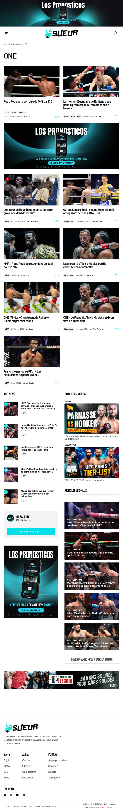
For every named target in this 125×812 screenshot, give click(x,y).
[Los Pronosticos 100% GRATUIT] (61, 13)
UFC (6, 771)
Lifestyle (26, 766)
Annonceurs (35, 806)
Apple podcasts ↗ (58, 760)
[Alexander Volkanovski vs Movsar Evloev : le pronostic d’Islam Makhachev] (11, 496)
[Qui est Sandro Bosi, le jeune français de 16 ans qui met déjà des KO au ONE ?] (91, 189)
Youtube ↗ (54, 777)
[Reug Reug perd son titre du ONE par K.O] (32, 81)
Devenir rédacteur (49, 806)
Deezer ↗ (53, 771)
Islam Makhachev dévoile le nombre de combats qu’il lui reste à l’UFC (39, 470)
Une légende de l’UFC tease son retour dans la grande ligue (37, 448)
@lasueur (22, 516)
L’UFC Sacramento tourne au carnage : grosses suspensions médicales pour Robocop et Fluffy (38, 406)
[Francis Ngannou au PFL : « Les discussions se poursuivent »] (32, 351)
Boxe (6, 777)
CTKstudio (109, 807)
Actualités (17, 44)
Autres (25, 754)
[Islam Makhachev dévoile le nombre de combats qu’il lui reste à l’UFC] (11, 475)
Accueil (7, 44)
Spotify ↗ (53, 766)
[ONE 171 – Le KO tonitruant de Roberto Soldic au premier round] (32, 297)
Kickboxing (75, 116)
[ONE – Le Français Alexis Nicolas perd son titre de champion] (91, 297)
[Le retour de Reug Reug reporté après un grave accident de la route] (32, 189)
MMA (14, 112)
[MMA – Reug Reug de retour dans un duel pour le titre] (32, 243)
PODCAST (53, 754)
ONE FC (22, 112)
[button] (6, 33)
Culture (26, 760)
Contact (7, 806)
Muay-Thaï (68, 221)
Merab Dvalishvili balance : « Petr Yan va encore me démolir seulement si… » (39, 428)
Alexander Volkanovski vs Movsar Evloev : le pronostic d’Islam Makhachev (37, 493)
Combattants (29, 771)
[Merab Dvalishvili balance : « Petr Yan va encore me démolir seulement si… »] (11, 431)
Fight (7, 112)
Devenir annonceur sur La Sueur (91, 659)
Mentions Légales (20, 806)
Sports (7, 754)
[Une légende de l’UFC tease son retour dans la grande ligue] (11, 453)
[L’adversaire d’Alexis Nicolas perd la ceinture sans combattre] (91, 243)
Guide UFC (28, 777)
